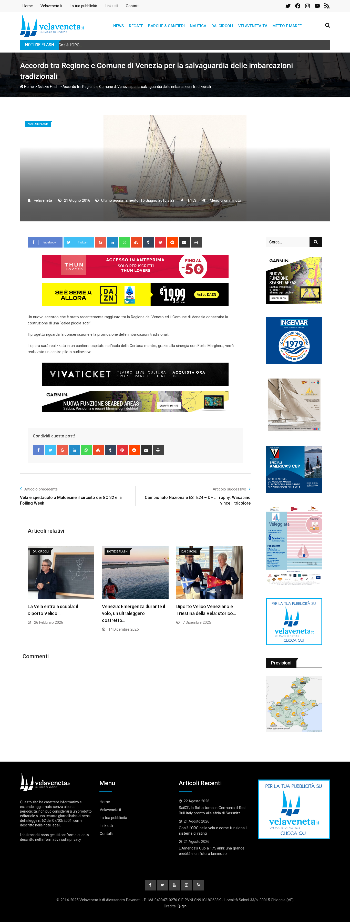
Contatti (132, 6)
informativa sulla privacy (61, 839)
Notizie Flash (48, 87)
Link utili (111, 6)
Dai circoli (222, 26)
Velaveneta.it (51, 6)
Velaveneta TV (252, 26)
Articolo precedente (41, 489)
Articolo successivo (229, 489)
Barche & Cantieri (166, 26)
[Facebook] (38, 450)
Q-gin (182, 906)
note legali (52, 825)
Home (28, 6)
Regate (136, 26)
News (118, 26)
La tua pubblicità (83, 6)
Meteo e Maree (287, 26)
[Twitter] (50, 450)
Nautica (198, 26)
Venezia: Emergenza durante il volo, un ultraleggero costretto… (133, 613)
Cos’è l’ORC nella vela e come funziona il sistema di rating (110, 45)
